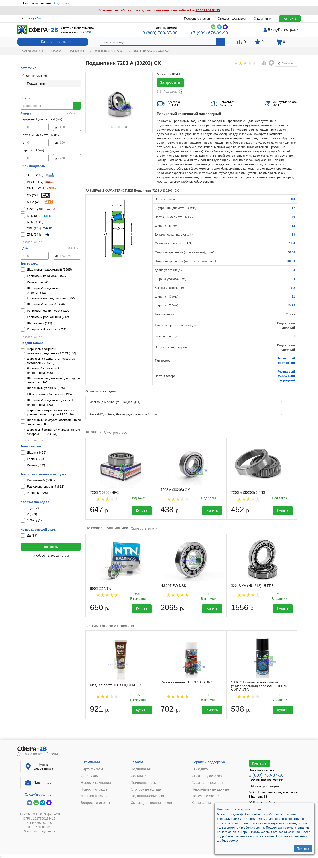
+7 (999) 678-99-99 (209, 32)
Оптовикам (89, 776)
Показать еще (30, 242)
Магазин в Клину (94, 796)
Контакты (289, 18)
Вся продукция (36, 75)
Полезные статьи (197, 18)
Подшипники (141, 769)
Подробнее (61, 3)
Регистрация (289, 29)
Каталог (137, 762)
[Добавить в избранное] (271, 63)
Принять (303, 848)
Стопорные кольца (146, 789)
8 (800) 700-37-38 (160, 32)
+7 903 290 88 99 (208, 10)
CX (293, 199)
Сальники (138, 776)
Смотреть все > (117, 432)
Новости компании (96, 782)
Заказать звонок (164, 28)
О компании (262, 18)
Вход (272, 29)
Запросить (170, 82)
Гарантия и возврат (207, 782)
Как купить (200, 769)
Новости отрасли (94, 789)
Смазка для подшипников (151, 803)
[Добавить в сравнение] (264, 63)
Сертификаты (92, 769)
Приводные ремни (146, 782)
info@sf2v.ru (35, 18)
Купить (141, 510)
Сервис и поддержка (208, 762)
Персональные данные (210, 789)
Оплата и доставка (232, 18)
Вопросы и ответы (95, 803)
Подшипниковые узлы (148, 796)
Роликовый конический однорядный (285, 376)
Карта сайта (201, 803)
